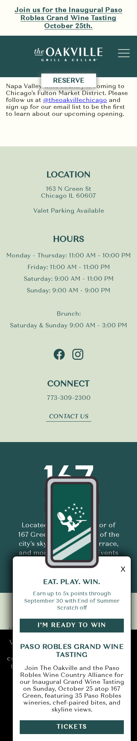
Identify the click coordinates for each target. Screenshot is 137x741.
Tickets (72, 726)
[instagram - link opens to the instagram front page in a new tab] (77, 355)
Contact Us (68, 416)
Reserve (68, 80)
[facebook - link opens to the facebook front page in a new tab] (59, 355)
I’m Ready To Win (72, 625)
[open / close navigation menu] (124, 53)
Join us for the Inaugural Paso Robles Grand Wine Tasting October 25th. (68, 18)
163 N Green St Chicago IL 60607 (68, 192)
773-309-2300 (69, 397)
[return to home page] (68, 55)
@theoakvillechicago (75, 99)
